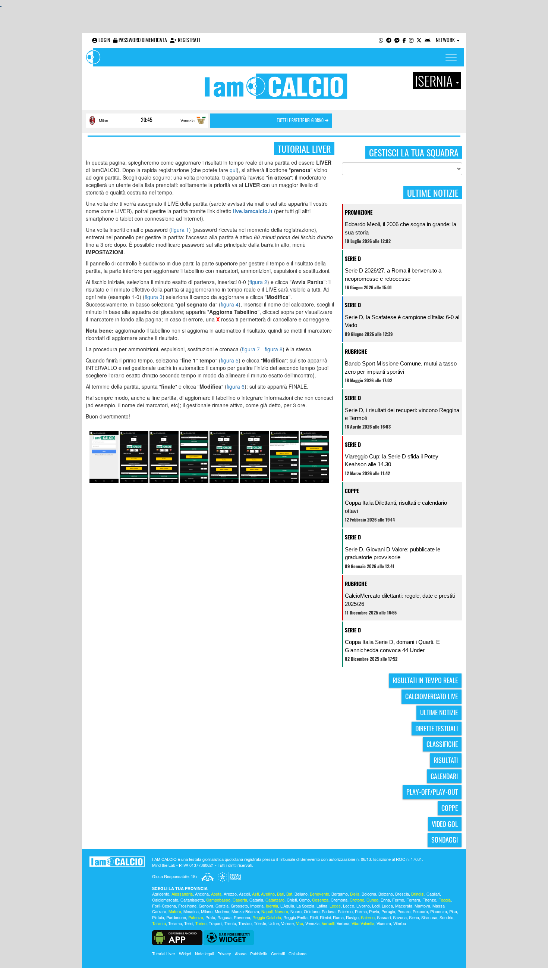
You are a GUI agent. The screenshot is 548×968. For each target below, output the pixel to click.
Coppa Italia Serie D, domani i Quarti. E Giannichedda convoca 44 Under (392, 646)
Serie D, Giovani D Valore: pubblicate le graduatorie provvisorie (392, 553)
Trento (230, 923)
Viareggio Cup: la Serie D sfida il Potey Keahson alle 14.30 (391, 460)
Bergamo (339, 894)
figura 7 (251, 349)
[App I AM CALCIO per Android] (428, 40)
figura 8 (274, 349)
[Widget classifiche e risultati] (229, 937)
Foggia (444, 900)
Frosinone (187, 906)
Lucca (387, 906)
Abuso (240, 953)
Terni (188, 923)
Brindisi (417, 894)
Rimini (325, 917)
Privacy (224, 953)
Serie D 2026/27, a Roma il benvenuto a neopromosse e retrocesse (393, 274)
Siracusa (429, 917)
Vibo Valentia (363, 923)
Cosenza (320, 900)
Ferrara (413, 900)
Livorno (363, 906)
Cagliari (433, 894)
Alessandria (182, 894)
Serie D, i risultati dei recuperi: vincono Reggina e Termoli (402, 414)
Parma (361, 911)
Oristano (311, 911)
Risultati (446, 760)
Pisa (453, 911)
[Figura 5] (224, 456)
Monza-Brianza (245, 911)
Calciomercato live (431, 696)
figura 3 (154, 297)
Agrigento (160, 894)
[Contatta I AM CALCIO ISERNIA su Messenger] (397, 40)
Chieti (292, 900)
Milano (206, 911)
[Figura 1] (104, 456)
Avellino (268, 894)
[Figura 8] (314, 456)
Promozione (358, 212)
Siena (414, 917)
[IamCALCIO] (117, 861)
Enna (385, 900)
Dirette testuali (436, 728)
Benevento (319, 894)
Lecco (348, 906)
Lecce (335, 906)
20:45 (146, 120)
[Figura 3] (164, 456)
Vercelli (328, 923)
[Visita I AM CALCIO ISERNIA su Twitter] (419, 40)
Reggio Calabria (266, 917)
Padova (329, 911)
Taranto (159, 923)
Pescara (420, 911)
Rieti (314, 917)
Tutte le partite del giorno (301, 120)
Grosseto (239, 906)
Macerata (403, 906)
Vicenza (384, 923)
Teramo (175, 923)
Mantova (422, 906)
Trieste (260, 923)
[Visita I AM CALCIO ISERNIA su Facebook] (404, 40)
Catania (256, 900)
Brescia (402, 894)
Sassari (384, 917)
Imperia (257, 906)
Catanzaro (274, 900)
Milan (103, 120)
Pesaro (403, 911)
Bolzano (385, 894)
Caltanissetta (192, 900)
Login (103, 40)
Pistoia (158, 917)
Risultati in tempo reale (425, 680)
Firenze (429, 900)
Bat (289, 894)
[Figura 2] (134, 456)
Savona (400, 917)
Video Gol (445, 824)
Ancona (202, 894)
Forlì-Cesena (164, 906)
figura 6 (236, 386)
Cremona (339, 900)
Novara (281, 911)
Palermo (345, 911)
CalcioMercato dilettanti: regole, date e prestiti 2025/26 (400, 599)
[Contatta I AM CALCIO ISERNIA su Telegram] (388, 40)
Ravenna (242, 917)
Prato (210, 917)
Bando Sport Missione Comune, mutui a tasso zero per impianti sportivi (401, 367)
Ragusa (224, 917)
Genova (206, 906)
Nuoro (296, 911)
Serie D (353, 258)
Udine (273, 923)
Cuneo (372, 900)
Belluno (301, 894)
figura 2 (258, 282)
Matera (175, 911)
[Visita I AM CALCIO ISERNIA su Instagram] (411, 40)
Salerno (368, 917)
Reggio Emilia (295, 917)
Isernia (272, 906)
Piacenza (438, 911)
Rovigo (352, 917)
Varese (287, 923)
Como (304, 900)
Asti (255, 894)
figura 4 (230, 304)
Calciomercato (165, 900)
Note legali (204, 953)
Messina (191, 911)
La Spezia (305, 906)
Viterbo (399, 923)
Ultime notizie (439, 712)
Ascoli (244, 894)
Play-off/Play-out (432, 792)
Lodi (375, 906)
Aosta (216, 894)
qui (233, 170)
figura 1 (180, 229)
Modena (222, 911)
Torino (201, 923)
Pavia (374, 911)
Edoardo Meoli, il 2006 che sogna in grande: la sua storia (400, 228)
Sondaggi (444, 839)
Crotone (357, 900)
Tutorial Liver (163, 953)
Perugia (388, 911)
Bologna (369, 894)
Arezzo (230, 894)
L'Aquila (287, 906)
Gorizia (222, 906)
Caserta (240, 900)
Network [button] (446, 40)
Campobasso (218, 900)
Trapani (215, 923)
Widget (185, 953)
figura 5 (230, 360)
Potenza (195, 917)
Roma (338, 917)
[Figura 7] (284, 456)
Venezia (187, 120)
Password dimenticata (142, 40)
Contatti (278, 953)
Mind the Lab (163, 865)
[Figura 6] (254, 456)
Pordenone (176, 917)
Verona (343, 923)
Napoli (267, 911)
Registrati (188, 40)
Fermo (398, 900)
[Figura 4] (194, 456)
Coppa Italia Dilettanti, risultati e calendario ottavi (396, 506)
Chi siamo (297, 953)
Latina (321, 906)
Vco (299, 923)
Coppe (352, 491)
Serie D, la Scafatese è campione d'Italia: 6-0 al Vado (402, 321)
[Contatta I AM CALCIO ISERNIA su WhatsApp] (381, 40)
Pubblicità (258, 953)
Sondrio (446, 917)
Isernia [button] (435, 80)
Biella (354, 894)
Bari (280, 894)
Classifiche (442, 744)
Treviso (245, 923)
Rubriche (356, 351)
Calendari (444, 776)
